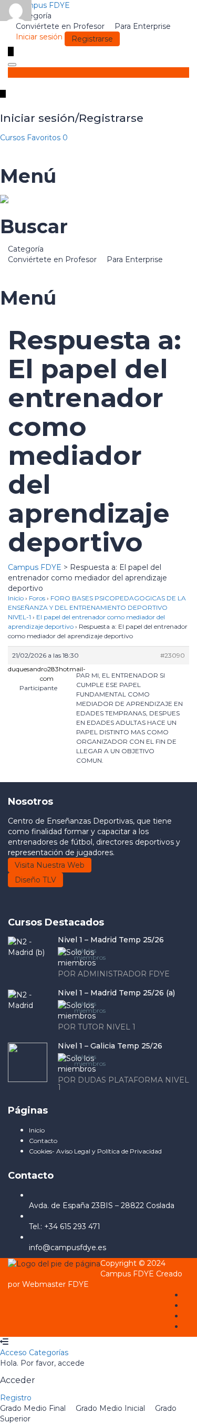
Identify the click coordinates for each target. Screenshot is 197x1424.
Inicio (16, 598)
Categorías (48, 1352)
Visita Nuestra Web (50, 865)
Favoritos (47, 137)
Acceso (14, 1352)
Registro (16, 1397)
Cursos (13, 137)
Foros (37, 598)
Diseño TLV (35, 880)
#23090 (172, 655)
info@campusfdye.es (67, 1247)
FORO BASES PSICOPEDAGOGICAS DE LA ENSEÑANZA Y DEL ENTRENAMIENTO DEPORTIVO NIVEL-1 (97, 607)
